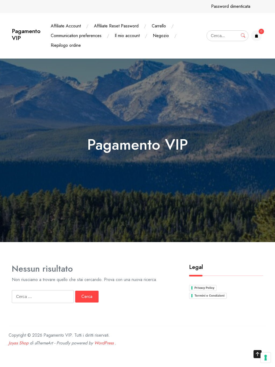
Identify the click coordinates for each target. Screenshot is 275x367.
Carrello (159, 26)
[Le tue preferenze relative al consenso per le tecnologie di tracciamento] (265, 357)
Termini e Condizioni (209, 295)
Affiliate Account (66, 26)
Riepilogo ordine (66, 45)
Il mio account (127, 36)
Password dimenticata (230, 6)
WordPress (104, 343)
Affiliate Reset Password (116, 26)
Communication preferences (76, 36)
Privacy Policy (204, 288)
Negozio (161, 36)
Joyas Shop (18, 343)
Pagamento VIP (26, 34)
